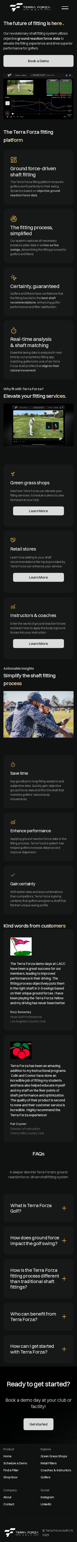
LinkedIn (46, 1504)
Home (7, 1456)
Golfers (45, 1477)
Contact (8, 1504)
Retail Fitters (49, 1463)
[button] (65, 8)
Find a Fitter (11, 1470)
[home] (30, 7)
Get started (38, 1424)
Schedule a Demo (15, 1463)
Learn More (38, 511)
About (7, 1497)
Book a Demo (38, 61)
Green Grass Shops (54, 1456)
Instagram (47, 1497)
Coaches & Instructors (56, 1470)
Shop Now (10, 1477)
